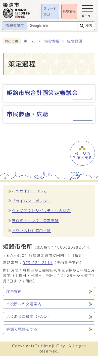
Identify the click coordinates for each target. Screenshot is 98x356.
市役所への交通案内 (23, 304)
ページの (82, 156)
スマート (50, 11)
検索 (88, 25)
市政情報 (51, 41)
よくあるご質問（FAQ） (28, 316)
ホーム (29, 41)
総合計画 (75, 41)
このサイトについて (29, 191)
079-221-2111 (38, 263)
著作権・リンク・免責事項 (35, 221)
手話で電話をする (22, 329)
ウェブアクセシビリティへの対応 (41, 211)
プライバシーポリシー (31, 201)
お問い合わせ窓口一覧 (31, 231)
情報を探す (15, 25)
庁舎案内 (14, 291)
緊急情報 (69, 11)
